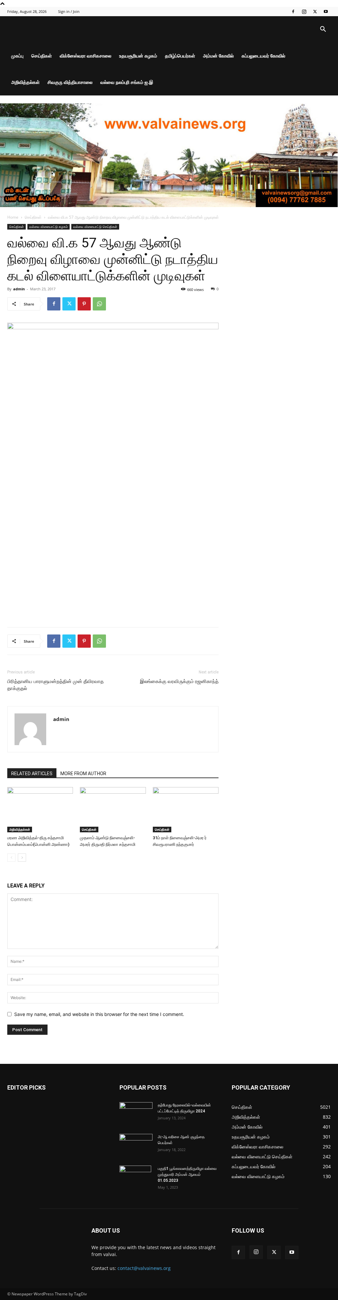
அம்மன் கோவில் (218, 56)
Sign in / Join (69, 11)
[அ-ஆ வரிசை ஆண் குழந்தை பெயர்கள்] (135, 1145)
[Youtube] (326, 11)
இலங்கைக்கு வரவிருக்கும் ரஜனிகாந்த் (179, 681)
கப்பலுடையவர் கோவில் (263, 56)
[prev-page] (11, 857)
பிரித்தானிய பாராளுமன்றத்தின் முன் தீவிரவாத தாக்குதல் (55, 684)
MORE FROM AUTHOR (83, 773)
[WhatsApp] (99, 303)
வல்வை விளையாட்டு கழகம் (48, 226)
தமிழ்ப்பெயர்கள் (180, 56)
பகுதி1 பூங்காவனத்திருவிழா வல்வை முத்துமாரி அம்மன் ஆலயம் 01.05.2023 (187, 1174)
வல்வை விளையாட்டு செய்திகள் (95, 226)
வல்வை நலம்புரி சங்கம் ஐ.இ (126, 82)
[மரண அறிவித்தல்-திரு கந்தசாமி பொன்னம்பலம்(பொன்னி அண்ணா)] (40, 809)
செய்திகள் (41, 56)
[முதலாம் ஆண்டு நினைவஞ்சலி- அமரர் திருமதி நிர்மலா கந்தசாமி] (113, 809)
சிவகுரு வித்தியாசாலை (70, 82)
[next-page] (22, 857)
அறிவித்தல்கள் (25, 82)
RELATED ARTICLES (31, 773)
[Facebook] (293, 11)
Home (12, 217)
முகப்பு (17, 56)
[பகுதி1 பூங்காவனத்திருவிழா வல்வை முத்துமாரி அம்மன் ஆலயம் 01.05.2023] (135, 1177)
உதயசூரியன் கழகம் (138, 56)
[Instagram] (304, 11)
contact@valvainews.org (144, 1268)
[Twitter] (315, 11)
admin (19, 288)
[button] (323, 30)
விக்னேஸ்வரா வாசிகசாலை (85, 56)
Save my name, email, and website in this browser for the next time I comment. (99, 1014)
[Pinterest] (84, 303)
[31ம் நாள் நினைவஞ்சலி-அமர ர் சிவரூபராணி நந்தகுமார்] (186, 809)
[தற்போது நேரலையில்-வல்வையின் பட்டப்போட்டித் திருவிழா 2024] (135, 1113)
